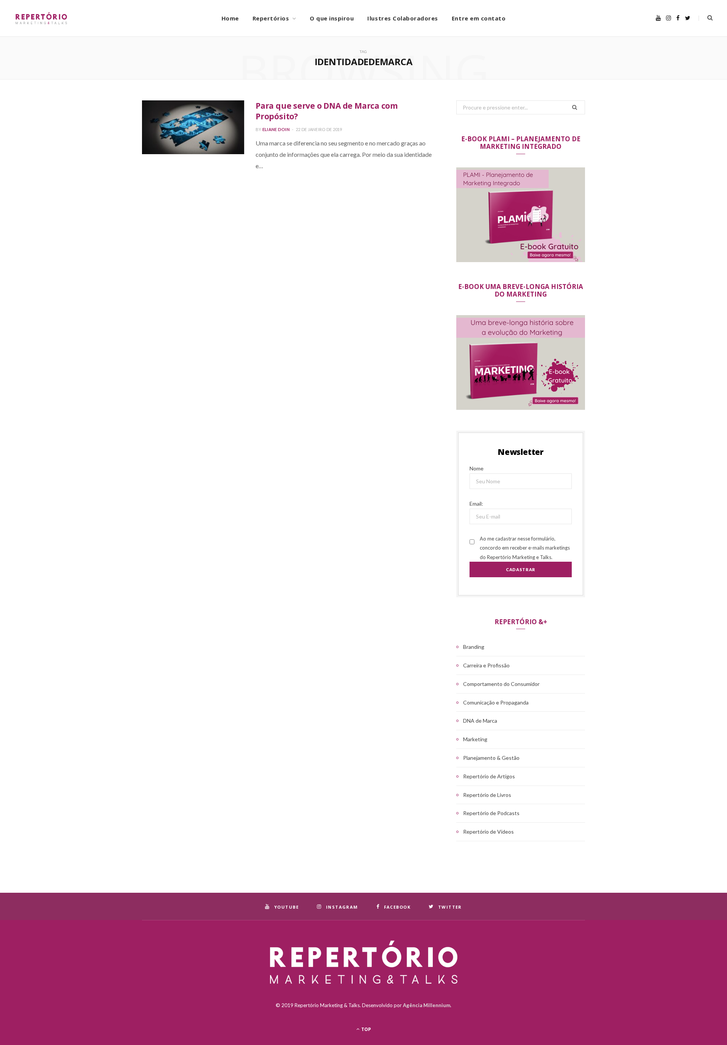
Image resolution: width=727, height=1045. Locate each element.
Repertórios (271, 18)
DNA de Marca (480, 720)
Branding (473, 647)
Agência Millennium (426, 1005)
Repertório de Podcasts (491, 813)
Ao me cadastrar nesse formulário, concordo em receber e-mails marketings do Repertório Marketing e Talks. (525, 548)
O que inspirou (332, 18)
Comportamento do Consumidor (501, 684)
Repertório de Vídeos (488, 831)
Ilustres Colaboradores (402, 18)
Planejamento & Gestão (491, 757)
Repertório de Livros (487, 795)
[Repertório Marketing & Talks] (81, 18)
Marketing (475, 739)
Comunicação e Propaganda (496, 702)
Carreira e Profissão (486, 665)
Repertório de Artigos (489, 776)
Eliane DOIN (276, 129)
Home (230, 18)
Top (365, 1029)
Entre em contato (478, 18)
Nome (477, 468)
